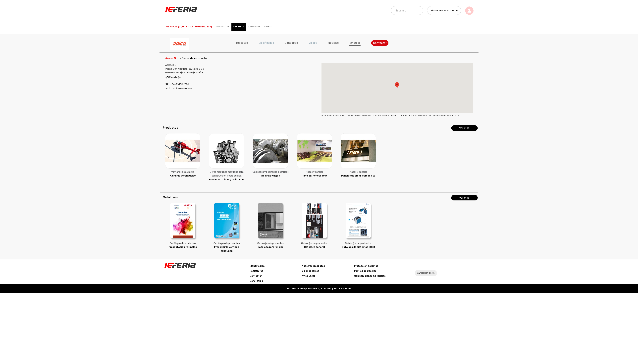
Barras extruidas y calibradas (226, 179)
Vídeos (268, 26)
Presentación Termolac (183, 247)
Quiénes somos (310, 271)
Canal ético (256, 281)
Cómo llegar (174, 77)
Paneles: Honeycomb (314, 175)
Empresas (238, 26)
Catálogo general (314, 247)
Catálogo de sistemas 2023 (358, 247)
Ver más (464, 128)
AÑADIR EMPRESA (425, 273)
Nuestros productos (313, 266)
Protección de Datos (366, 266)
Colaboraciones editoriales (369, 276)
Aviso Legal (308, 276)
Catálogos (254, 26)
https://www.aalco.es (180, 88)
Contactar (379, 43)
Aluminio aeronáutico (183, 175)
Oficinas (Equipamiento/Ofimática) (189, 26)
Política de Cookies (365, 271)
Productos (222, 26)
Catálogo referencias (270, 247)
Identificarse (257, 266)
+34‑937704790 (179, 84)
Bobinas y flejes (270, 175)
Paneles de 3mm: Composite (358, 175)
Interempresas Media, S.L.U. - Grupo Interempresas (324, 288)
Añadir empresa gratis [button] (444, 10)
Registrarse (256, 271)
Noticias (333, 43)
